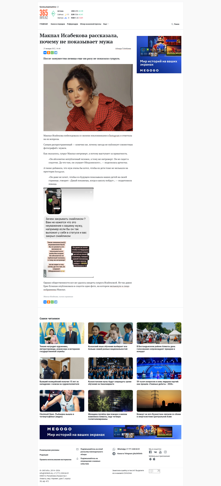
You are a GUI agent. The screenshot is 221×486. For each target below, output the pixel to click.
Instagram (114, 135)
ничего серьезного (66, 296)
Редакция (44, 455)
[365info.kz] (45, 14)
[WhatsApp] (52, 52)
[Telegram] (55, 52)
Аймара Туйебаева (123, 48)
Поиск (176, 24)
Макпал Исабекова (50, 296)
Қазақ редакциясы (48, 7)
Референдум (72, 24)
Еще (105, 24)
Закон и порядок (58, 24)
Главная (44, 24)
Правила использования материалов (55, 460)
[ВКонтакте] (45, 52)
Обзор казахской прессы (90, 24)
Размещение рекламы (49, 450)
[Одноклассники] (48, 52)
